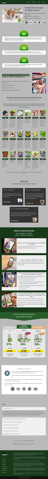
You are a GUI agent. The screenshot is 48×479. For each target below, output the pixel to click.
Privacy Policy (4, 466)
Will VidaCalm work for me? (8, 408)
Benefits (27, 2)
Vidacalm (24, 477)
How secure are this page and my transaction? (11, 430)
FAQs (39, 2)
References (4, 464)
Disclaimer (4, 462)
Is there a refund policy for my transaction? (10, 424)
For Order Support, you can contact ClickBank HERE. (24, 440)
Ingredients (34, 2)
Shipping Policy (4, 468)
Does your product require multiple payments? (11, 427)
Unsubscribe (4, 472)
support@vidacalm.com (31, 443)
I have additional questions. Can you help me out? (12, 433)
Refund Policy (4, 470)
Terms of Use (4, 460)
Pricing (43, 2)
